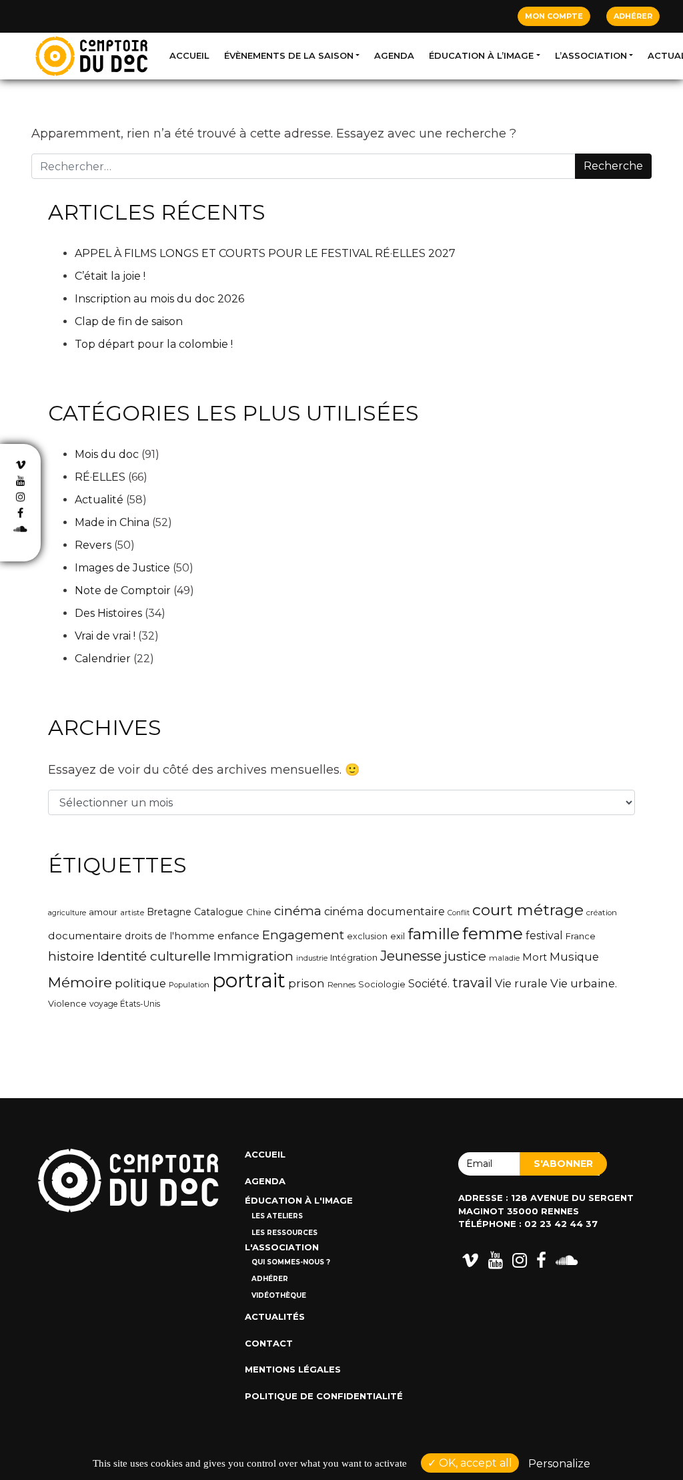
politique (140, 983)
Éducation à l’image (481, 55)
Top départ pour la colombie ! (154, 344)
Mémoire (80, 982)
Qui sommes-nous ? (290, 1262)
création (601, 912)
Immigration (253, 956)
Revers (93, 545)
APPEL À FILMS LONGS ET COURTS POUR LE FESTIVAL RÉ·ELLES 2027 (265, 253)
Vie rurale (521, 983)
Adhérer (633, 16)
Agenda (394, 55)
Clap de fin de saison (129, 321)
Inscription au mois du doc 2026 (159, 298)
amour (103, 912)
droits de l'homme (170, 936)
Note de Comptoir (123, 590)
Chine (258, 912)
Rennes (341, 984)
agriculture (67, 912)
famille (434, 934)
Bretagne (169, 912)
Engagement (303, 935)
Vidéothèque (278, 1295)
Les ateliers (277, 1216)
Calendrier (103, 658)
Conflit (459, 913)
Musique (574, 956)
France (581, 936)
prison (306, 983)
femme (492, 933)
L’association (591, 55)
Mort (534, 957)
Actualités (275, 1316)
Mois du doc (107, 454)
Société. (429, 983)
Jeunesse (411, 955)
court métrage (528, 910)
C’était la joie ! (110, 276)
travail (472, 983)
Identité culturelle (154, 956)
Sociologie (382, 984)
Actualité (99, 499)
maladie (504, 958)
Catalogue (218, 912)
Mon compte (554, 16)
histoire (71, 956)
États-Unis (140, 1004)
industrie (311, 958)
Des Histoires (108, 613)
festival (544, 935)
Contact (269, 1343)
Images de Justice (122, 567)
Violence (67, 1004)
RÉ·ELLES (100, 477)
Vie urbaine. (583, 983)
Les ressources (284, 1232)
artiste (132, 912)
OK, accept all (474, 1463)
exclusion (367, 936)
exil (397, 936)
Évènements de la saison (289, 55)
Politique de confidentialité (324, 1396)
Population (189, 984)
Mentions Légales (293, 1369)
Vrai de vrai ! (105, 636)
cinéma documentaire (384, 911)
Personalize (559, 1463)
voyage (103, 1004)
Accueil (189, 55)
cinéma (297, 911)
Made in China (112, 522)
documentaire (85, 935)
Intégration (354, 957)
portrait (248, 980)
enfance (238, 935)
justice (465, 956)
